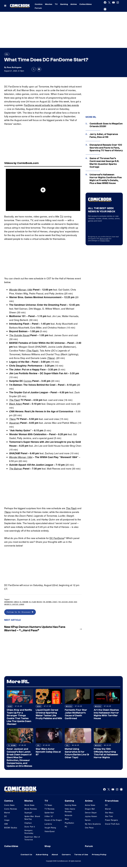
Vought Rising (50, 827)
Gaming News (70, 805)
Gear (10, 706)
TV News (48, 805)
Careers (66, 854)
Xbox (67, 819)
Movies (48, 4)
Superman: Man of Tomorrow (32, 838)
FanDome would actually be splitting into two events (51, 105)
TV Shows (12, 745)
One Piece (89, 827)
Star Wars (109, 812)
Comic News (9, 805)
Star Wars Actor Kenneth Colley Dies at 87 (48, 752)
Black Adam (15, 403)
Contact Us (26, 854)
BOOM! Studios (10, 827)
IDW (6, 824)
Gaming (64, 4)
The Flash (32, 350)
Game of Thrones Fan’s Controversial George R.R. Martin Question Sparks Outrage (104, 162)
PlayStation (69, 823)
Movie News (29, 805)
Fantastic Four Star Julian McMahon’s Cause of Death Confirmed (76, 714)
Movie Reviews (30, 809)
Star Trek (109, 816)
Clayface (28, 823)
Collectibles (85, 4)
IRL (6, 54)
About (55, 854)
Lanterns (48, 824)
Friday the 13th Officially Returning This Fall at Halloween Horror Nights (106, 753)
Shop (47, 846)
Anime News (90, 805)
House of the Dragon (53, 820)
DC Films (32, 602)
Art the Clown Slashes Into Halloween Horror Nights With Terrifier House (106, 714)
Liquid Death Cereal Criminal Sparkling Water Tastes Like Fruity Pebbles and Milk (49, 714)
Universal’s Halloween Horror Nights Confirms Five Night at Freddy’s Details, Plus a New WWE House (106, 178)
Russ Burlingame (14, 67)
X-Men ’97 (49, 816)
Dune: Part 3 (29, 826)
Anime (73, 4)
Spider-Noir (49, 812)
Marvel (7, 812)
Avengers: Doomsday (28, 831)
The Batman (15, 468)
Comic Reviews (10, 809)
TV (56, 4)
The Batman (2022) (50, 602)
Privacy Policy (105, 240)
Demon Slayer (91, 812)
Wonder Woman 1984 (20, 289)
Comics (39, 4)
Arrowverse (8, 602)
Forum (38, 8)
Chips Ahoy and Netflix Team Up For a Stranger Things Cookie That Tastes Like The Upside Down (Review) (19, 717)
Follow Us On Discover (19, 612)
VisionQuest (50, 831)
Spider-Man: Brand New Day (32, 817)
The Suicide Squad (19, 335)
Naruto (88, 820)
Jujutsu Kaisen (91, 816)
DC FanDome (56, 538)
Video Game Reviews (70, 810)
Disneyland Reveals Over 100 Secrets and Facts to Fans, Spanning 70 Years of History (106, 148)
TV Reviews (49, 809)
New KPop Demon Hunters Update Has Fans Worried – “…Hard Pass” (34, 628)
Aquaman (14, 422)
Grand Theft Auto (112, 824)
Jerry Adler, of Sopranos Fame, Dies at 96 (104, 135)
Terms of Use (103, 238)
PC (66, 826)
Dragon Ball (90, 809)
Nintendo (68, 815)
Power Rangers (111, 820)
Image (6, 820)
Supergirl (28, 812)
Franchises (112, 800)
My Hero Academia (93, 824)
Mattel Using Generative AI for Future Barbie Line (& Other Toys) (77, 753)
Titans (51, 358)
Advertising (42, 854)
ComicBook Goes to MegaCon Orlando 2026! (106, 125)
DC (5, 816)
